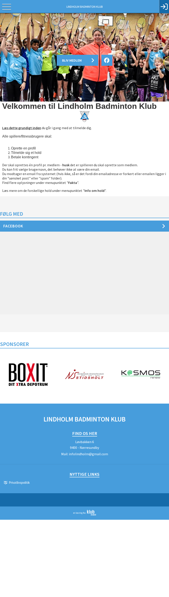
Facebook (13, 226)
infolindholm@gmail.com (88, 454)
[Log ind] (164, 6)
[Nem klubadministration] (84, 514)
